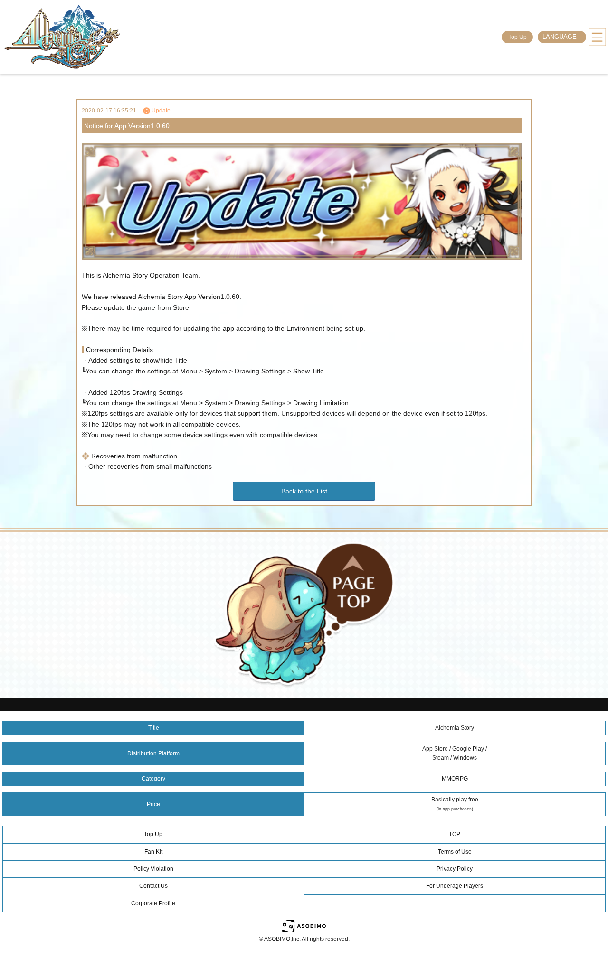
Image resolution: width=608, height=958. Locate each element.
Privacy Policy (455, 868)
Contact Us (153, 886)
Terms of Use (455, 851)
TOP (454, 834)
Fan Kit (153, 851)
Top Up (517, 37)
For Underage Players (454, 886)
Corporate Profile (153, 903)
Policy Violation (153, 868)
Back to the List (304, 491)
